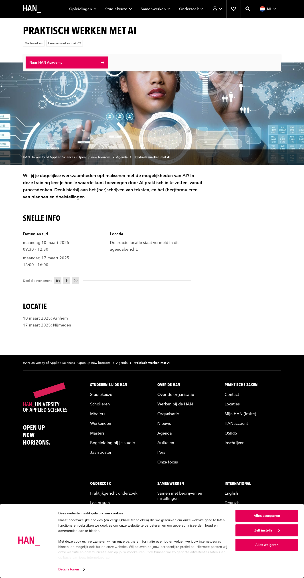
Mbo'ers (97, 413)
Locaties (232, 404)
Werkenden (100, 423)
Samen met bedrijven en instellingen (179, 496)
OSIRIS (231, 433)
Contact (232, 394)
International (238, 483)
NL (269, 9)
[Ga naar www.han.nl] (32, 9)
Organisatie (168, 413)
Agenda (122, 157)
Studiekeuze (116, 9)
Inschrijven (234, 442)
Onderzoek (189, 9)
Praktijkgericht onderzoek (113, 493)
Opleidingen (80, 9)
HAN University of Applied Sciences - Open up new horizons (66, 157)
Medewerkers (34, 43)
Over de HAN (168, 384)
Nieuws (164, 423)
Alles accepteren (267, 516)
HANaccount (236, 423)
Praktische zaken (241, 384)
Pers (161, 452)
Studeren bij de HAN (108, 384)
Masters (97, 433)
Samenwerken (153, 9)
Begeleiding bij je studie (112, 442)
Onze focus (167, 462)
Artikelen (165, 442)
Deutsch (232, 502)
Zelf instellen (264, 530)
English (231, 493)
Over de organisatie (175, 394)
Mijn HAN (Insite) (240, 413)
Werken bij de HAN (175, 404)
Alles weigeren (266, 545)
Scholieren (100, 404)
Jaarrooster (100, 452)
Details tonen (68, 569)
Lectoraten (100, 502)
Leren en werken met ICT (64, 43)
